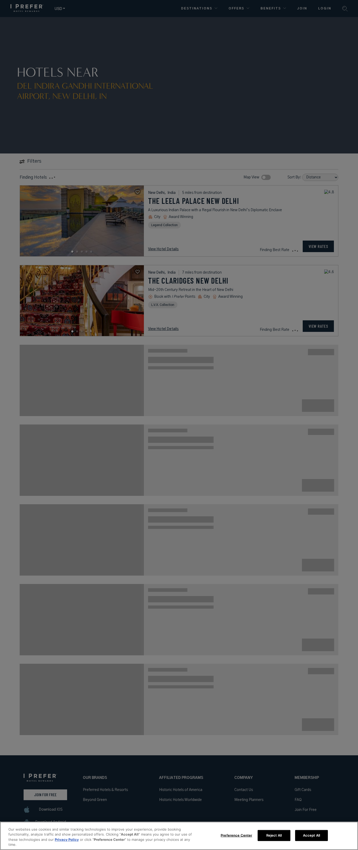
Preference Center (236, 835)
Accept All (311, 835)
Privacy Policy (67, 839)
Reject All (274, 835)
